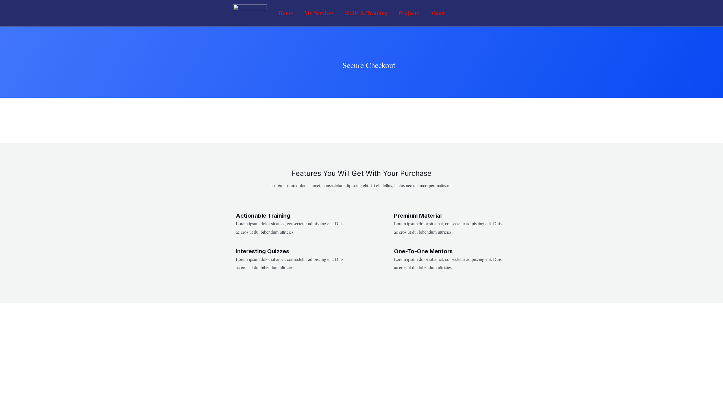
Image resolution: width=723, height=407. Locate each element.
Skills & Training (366, 13)
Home (285, 13)
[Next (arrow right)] (713, 151)
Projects (409, 13)
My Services (319, 13)
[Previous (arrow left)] (10, 151)
